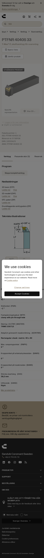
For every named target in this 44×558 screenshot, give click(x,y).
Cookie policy (12, 280)
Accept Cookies (22, 294)
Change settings (22, 287)
